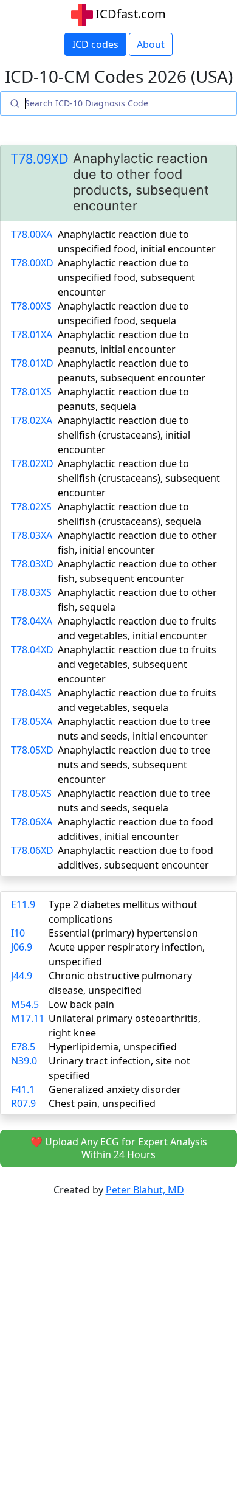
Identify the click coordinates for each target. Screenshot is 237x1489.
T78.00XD (32, 262)
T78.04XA (31, 621)
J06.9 (21, 947)
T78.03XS (31, 592)
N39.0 (24, 1060)
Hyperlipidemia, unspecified (113, 1046)
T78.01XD (32, 363)
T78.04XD (32, 649)
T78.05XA (31, 721)
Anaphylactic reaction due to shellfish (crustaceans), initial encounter (124, 435)
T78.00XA (31, 234)
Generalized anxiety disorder (115, 1089)
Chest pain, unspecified (102, 1103)
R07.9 (23, 1103)
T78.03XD (32, 564)
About (151, 44)
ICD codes (95, 44)
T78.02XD (32, 463)
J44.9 (21, 975)
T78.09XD (40, 159)
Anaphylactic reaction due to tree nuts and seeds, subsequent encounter (134, 764)
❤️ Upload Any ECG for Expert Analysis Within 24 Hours (118, 1148)
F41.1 (23, 1089)
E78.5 (23, 1046)
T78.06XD (32, 850)
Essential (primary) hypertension (123, 933)
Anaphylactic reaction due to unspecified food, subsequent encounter (126, 277)
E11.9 (23, 904)
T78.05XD (32, 750)
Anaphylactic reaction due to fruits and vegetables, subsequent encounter (137, 664)
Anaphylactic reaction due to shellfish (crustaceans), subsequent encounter (139, 478)
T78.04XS (31, 692)
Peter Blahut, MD (145, 1189)
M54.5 (25, 1004)
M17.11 (27, 1018)
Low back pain (81, 1004)
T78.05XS (31, 793)
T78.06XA (31, 821)
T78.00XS (31, 306)
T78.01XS (31, 391)
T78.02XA (31, 420)
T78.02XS (31, 506)
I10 (18, 933)
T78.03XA (31, 535)
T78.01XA (31, 334)
